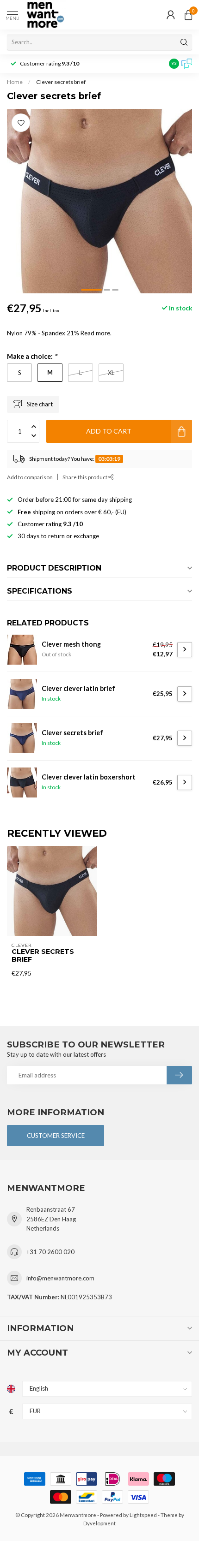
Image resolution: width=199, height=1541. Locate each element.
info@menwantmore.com (60, 1278)
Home (15, 81)
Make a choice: (32, 356)
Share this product (85, 477)
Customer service (56, 1135)
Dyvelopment (99, 1523)
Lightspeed (143, 1514)
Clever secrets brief (61, 81)
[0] (188, 15)
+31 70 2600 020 (50, 1251)
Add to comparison (30, 477)
